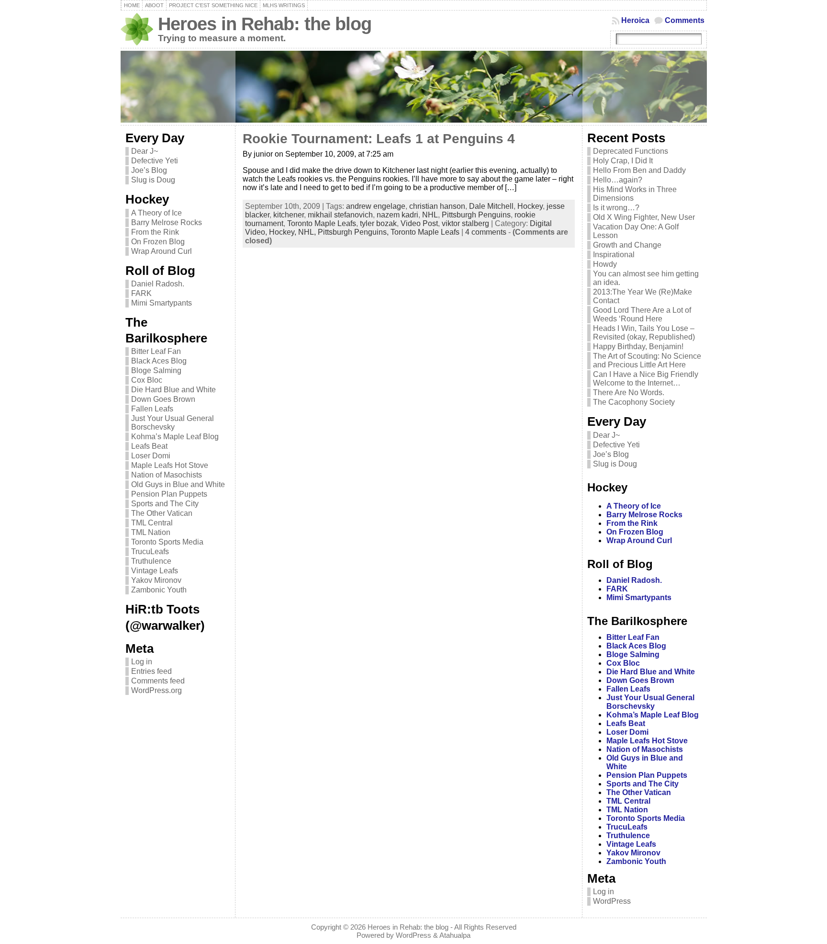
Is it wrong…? (616, 208)
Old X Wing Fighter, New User (644, 217)
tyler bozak (378, 223)
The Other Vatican (161, 513)
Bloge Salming (156, 370)
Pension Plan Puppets (169, 494)
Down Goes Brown (163, 399)
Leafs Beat (149, 446)
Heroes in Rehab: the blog (264, 23)
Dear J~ (144, 151)
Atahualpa (454, 935)
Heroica (635, 20)
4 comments (485, 232)
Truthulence (151, 561)
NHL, (308, 232)
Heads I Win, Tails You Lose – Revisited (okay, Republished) (644, 332)
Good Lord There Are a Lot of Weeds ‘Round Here (642, 314)
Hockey (530, 206)
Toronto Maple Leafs (321, 223)
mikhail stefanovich (340, 215)
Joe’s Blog (149, 170)
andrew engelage (375, 206)
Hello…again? (617, 180)
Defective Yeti (154, 161)
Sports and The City (165, 504)
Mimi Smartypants (161, 303)
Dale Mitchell (491, 206)
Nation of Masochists (166, 475)
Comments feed (158, 681)
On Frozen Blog (158, 242)
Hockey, (283, 232)
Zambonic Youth (159, 590)
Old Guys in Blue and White (178, 484)
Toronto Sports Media (167, 542)
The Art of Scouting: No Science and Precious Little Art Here (647, 360)
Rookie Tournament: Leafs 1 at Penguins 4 (379, 138)
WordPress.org (156, 690)
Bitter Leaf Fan (156, 351)
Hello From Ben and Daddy (639, 170)
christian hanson (437, 206)
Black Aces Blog (159, 361)
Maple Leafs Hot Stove (169, 465)
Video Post (419, 223)
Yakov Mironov (156, 580)
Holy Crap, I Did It (623, 161)
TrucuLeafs (150, 551)
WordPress (612, 901)
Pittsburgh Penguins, (354, 232)
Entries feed (151, 671)
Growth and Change (627, 245)
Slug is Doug (153, 180)
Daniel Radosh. (157, 284)
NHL (430, 215)
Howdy (605, 264)
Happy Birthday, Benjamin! (638, 346)
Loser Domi (150, 456)
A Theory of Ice (156, 213)
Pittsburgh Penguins (476, 215)
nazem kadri (397, 215)
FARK (141, 293)
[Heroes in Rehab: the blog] (414, 87)
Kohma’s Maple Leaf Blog (175, 436)
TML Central (152, 523)
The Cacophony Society (634, 402)
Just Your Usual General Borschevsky (172, 422)
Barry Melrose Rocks (166, 222)
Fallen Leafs (152, 409)
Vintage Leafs (154, 571)
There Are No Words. (628, 392)
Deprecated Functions (630, 151)
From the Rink (155, 232)
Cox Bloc (146, 380)
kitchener (288, 215)
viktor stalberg (465, 223)
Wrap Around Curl (161, 251)
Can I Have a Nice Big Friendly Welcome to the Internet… (645, 378)
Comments (684, 20)
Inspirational (614, 254)
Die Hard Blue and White (173, 390)
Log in (141, 662)
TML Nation (150, 532)
